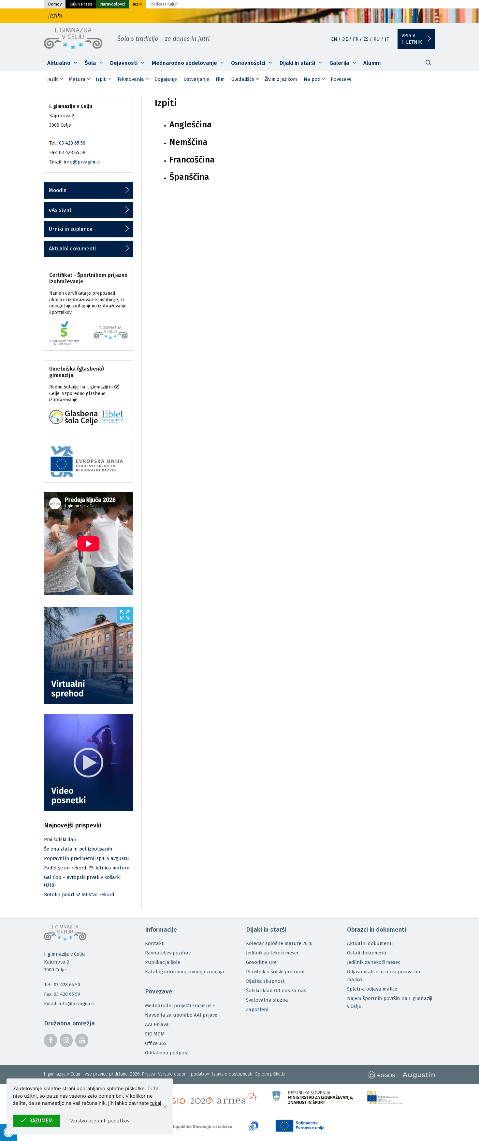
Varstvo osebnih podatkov (183, 1074)
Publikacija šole (162, 962)
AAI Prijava (157, 1024)
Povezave (341, 79)
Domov (55, 4)
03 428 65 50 (72, 143)
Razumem (41, 1121)
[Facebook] (50, 1040)
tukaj (155, 1103)
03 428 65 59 (72, 152)
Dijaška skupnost (265, 981)
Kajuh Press (80, 4)
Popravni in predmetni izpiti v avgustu (86, 858)
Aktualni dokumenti (72, 249)
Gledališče (242, 79)
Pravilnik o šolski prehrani (275, 972)
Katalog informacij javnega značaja (184, 972)
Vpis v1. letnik (411, 39)
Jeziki (137, 4)
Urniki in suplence (70, 229)
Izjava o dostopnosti (232, 1074)
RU (376, 39)
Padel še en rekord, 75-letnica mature (86, 868)
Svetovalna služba (267, 1000)
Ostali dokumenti (366, 953)
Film (220, 79)
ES (366, 39)
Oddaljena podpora (167, 1053)
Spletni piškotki (270, 1074)
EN (334, 39)
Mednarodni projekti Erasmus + (180, 1005)
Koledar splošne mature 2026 (279, 943)
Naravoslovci (112, 4)
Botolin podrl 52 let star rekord (79, 894)
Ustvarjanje (196, 79)
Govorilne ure (261, 962)
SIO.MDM (155, 1034)
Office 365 (155, 1043)
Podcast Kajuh (164, 4)
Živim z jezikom (281, 79)
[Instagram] (66, 1040)
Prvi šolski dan (60, 839)
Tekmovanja (130, 79)
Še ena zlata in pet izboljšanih (78, 849)
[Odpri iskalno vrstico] (428, 63)
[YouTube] (81, 1040)
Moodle (57, 190)
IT (387, 39)
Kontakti (155, 943)
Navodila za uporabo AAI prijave (181, 1015)
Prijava (148, 1074)
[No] (164, 1106)
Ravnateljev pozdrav (168, 953)
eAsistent (60, 210)
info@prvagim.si (82, 162)
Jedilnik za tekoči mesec (272, 953)
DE (345, 39)
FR (355, 39)
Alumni (372, 63)
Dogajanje (165, 79)
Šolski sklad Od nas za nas (276, 990)
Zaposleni (257, 1009)
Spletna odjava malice (372, 989)
